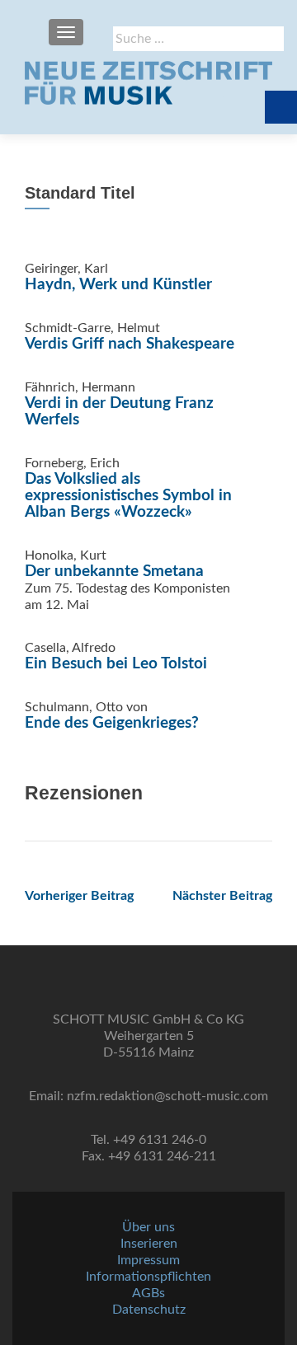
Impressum (148, 1260)
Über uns (148, 1227)
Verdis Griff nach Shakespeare (129, 344)
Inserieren (148, 1243)
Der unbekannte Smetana (114, 571)
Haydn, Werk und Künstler (118, 285)
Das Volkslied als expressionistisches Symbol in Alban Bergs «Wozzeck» (128, 495)
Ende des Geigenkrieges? (112, 723)
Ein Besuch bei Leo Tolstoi (116, 664)
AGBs (148, 1293)
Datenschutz (149, 1309)
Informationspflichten (148, 1276)
